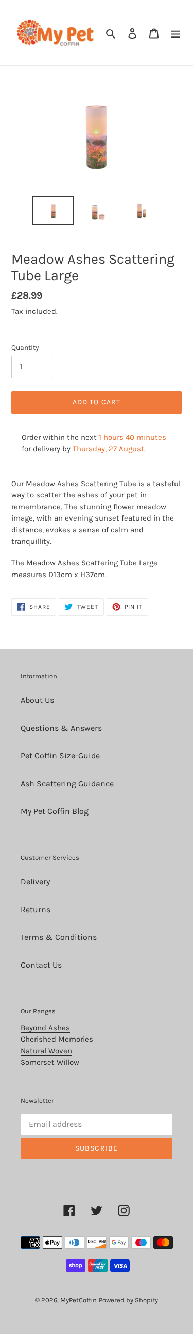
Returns (35, 909)
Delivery (35, 881)
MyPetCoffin (78, 1300)
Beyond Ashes (45, 1027)
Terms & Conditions (59, 937)
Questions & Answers (61, 728)
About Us (37, 700)
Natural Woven (46, 1050)
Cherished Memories (57, 1039)
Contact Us (41, 965)
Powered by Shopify (128, 1300)
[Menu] (175, 33)
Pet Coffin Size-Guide (60, 756)
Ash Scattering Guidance (67, 783)
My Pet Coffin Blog (55, 811)
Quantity (25, 347)
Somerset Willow (50, 1062)
